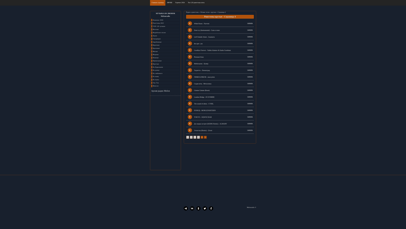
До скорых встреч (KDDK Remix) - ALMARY (210, 124)
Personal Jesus (199, 57)
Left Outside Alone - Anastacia (204, 37)
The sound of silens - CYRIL (204, 104)
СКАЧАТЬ (250, 23)
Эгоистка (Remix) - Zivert (203, 130)
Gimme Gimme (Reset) (202, 90)
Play (189, 23)
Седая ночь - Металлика (202, 84)
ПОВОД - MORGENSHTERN (205, 110)
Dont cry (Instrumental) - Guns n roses (207, 30)
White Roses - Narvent (201, 23)
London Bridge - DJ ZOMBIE (204, 97)
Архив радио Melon (160, 91)
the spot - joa (198, 44)
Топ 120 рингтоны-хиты (196, 2)
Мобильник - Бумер (201, 64)
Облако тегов (204, 12)
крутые (213, 12)
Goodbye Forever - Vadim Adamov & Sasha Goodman (212, 50)
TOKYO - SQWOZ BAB (203, 117)
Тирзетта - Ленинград (202, 70)
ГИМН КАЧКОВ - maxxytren (204, 77)
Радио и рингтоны (192, 12)
